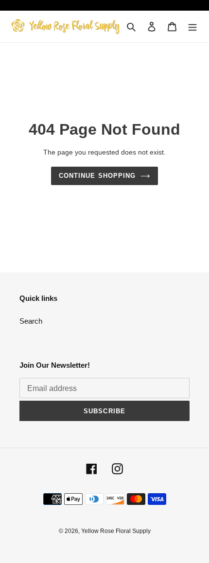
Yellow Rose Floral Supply (116, 531)
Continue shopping (97, 175)
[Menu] (192, 26)
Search (30, 321)
